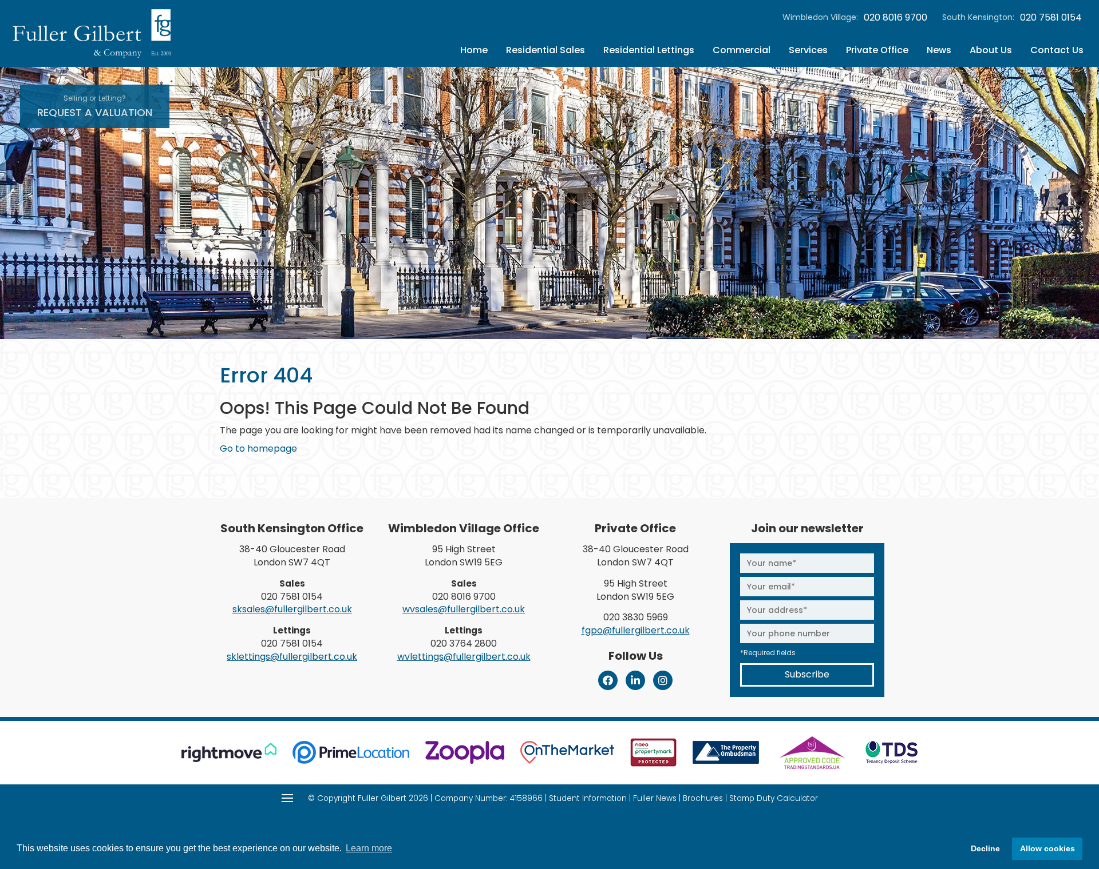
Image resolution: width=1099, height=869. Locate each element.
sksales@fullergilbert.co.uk (292, 609)
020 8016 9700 (895, 17)
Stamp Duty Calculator (773, 798)
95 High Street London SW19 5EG (464, 556)
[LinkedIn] (635, 680)
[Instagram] (663, 680)
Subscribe (807, 674)
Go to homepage (258, 448)
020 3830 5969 (635, 617)
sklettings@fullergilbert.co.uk (292, 656)
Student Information (588, 798)
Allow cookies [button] (1047, 848)
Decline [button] (985, 848)
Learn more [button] (369, 848)
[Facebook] (608, 680)
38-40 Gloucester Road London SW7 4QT (292, 556)
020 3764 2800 (463, 643)
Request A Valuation (94, 106)
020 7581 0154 (1051, 17)
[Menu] (287, 798)
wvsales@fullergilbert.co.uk (463, 609)
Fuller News (655, 798)
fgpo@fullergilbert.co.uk (636, 630)
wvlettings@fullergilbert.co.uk (464, 656)
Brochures (703, 798)
